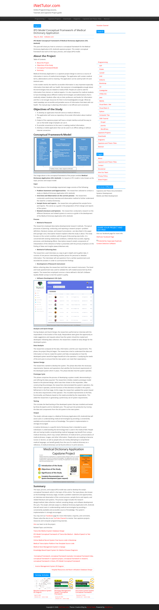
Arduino (102, 80)
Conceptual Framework (42, 556)
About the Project (43, 63)
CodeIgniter (103, 90)
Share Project (102, 180)
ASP (100, 66)
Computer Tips (104, 115)
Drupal (103, 122)
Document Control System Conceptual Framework (85, 591)
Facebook (49, 516)
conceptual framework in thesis (44, 561)
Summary (40, 70)
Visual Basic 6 (104, 108)
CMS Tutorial (103, 118)
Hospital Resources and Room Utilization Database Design (72, 570)
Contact (100, 165)
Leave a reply (45, 597)
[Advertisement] (110, 47)
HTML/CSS (102, 94)
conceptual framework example (62, 556)
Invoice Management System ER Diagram (49, 566)
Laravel (101, 73)
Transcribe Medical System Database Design (49, 531)
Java (100, 97)
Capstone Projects (54, 19)
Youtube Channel (102, 25)
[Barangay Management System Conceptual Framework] (63, 583)
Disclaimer (102, 169)
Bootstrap (102, 83)
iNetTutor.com (47, 5)
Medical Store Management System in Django (49, 547)
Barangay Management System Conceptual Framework (62, 592)
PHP (100, 76)
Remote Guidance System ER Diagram (42, 591)
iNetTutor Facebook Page (105, 237)
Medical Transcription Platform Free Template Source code (54, 543)
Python (101, 111)
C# (100, 87)
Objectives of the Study (45, 65)
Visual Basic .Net (105, 104)
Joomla (103, 126)
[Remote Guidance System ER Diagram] (43, 583)
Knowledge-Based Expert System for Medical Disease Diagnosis (56, 550)
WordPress (104, 129)
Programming (40, 19)
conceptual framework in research (76, 559)
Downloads (67, 19)
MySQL (101, 101)
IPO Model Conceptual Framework (68, 561)
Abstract (107, 19)
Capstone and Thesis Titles (92, 19)
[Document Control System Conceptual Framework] (85, 583)
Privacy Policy (103, 176)
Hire (35, 524)
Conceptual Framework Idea (83, 556)
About (100, 158)
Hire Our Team (103, 172)
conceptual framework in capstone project (48, 559)
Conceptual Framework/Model (47, 68)
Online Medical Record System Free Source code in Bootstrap (55, 540)
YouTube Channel (60, 518)
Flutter (101, 69)
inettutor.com (49, 37)
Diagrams (77, 19)
